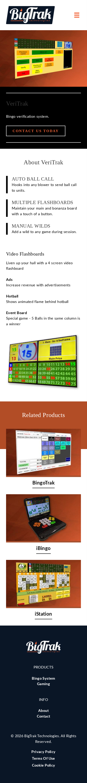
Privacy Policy (43, 752)
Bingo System (43, 678)
